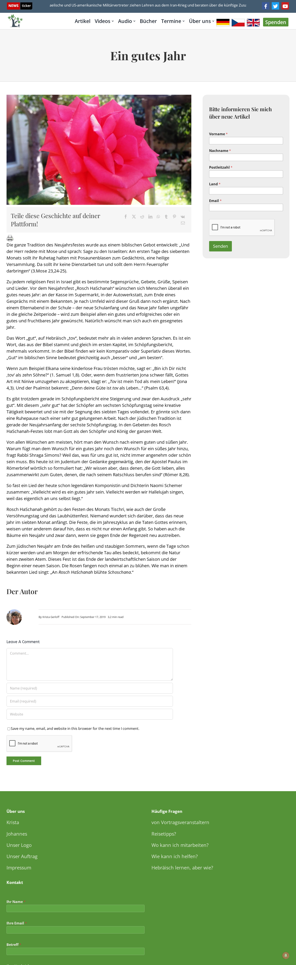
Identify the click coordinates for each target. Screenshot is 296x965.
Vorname (218, 134)
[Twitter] (275, 6)
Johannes (17, 833)
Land (215, 184)
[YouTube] (285, 6)
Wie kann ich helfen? (174, 856)
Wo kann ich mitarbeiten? (180, 845)
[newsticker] (20, 4)
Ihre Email (17, 923)
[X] (134, 217)
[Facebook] (265, 6)
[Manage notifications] (285, 955)
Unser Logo (19, 845)
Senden (220, 246)
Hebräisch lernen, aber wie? (182, 867)
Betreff (14, 945)
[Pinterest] (174, 217)
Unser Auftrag (22, 856)
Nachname (220, 151)
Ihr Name (16, 902)
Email (215, 201)
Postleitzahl (221, 167)
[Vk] (183, 217)
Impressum (19, 867)
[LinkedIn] (150, 217)
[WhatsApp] (158, 217)
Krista (13, 822)
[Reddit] (142, 217)
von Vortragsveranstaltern (180, 822)
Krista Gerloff (50, 617)
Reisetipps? (163, 833)
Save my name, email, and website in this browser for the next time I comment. (75, 728)
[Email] (183, 223)
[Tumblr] (166, 217)
